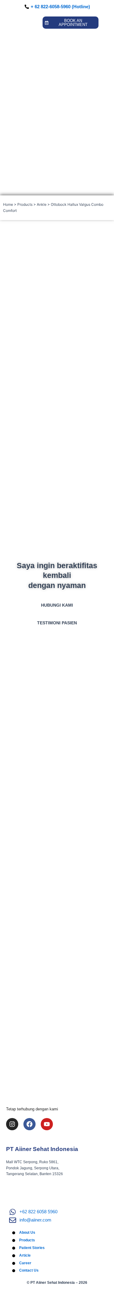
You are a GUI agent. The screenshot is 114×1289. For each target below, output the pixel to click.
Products (25, 204)
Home (8, 204)
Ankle (42, 204)
